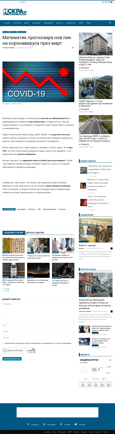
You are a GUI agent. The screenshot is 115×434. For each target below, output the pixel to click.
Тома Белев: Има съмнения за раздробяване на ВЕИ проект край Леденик (100, 169)
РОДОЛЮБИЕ (48, 23)
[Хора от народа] (96, 230)
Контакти (98, 432)
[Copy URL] (66, 56)
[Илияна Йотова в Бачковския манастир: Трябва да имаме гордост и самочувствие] (84, 329)
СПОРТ (81, 23)
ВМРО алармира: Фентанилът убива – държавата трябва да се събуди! (13, 282)
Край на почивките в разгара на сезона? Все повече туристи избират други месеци (13, 257)
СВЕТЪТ (26, 23)
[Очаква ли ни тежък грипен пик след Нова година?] (38, 246)
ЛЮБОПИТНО (71, 23)
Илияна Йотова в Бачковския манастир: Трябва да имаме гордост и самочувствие (101, 328)
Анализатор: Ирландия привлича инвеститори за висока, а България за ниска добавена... (95, 304)
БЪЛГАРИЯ (17, 23)
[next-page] (7, 289)
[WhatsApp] (43, 56)
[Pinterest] (60, 56)
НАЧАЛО (7, 23)
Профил (22, 2)
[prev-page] (3, 289)
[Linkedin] (26, 56)
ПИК (39, 209)
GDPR (70, 432)
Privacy (106, 432)
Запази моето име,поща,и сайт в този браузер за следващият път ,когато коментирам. (38, 343)
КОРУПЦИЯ (36, 23)
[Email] (38, 56)
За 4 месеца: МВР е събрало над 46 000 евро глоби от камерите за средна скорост (94, 138)
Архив (91, 432)
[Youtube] (111, 1)
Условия (76, 432)
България (5, 32)
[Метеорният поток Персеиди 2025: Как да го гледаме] (38, 270)
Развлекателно (84, 241)
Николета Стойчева (8, 47)
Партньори (62, 432)
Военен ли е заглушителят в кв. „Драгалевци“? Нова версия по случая (101, 341)
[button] (110, 23)
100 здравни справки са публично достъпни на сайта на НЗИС (62, 257)
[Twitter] (108, 1)
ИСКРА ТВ (59, 23)
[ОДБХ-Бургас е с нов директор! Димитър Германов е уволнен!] (96, 87)
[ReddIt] (32, 56)
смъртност (62, 209)
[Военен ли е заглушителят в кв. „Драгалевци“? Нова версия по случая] (84, 342)
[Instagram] (105, 1)
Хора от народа (87, 245)
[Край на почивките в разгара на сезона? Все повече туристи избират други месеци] (13, 245)
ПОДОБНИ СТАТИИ (13, 232)
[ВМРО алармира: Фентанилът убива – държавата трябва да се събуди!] (13, 270)
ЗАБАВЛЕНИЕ (87, 215)
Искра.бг (81, 248)
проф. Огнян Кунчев (49, 209)
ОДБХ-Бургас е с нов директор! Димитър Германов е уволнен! (95, 103)
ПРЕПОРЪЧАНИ (88, 269)
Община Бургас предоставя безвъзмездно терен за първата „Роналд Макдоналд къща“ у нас (95, 61)
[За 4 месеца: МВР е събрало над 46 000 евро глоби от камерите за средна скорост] (96, 125)
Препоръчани (22, 32)
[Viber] (49, 56)
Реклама (84, 432)
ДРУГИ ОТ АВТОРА (35, 232)
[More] (72, 56)
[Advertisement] (38, 111)
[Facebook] (103, 1)
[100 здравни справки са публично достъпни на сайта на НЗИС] (63, 245)
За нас (54, 432)
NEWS (89, 23)
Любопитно (83, 296)
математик (31, 209)
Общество (13, 32)
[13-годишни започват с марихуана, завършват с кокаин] (63, 271)
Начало (47, 432)
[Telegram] (55, 56)
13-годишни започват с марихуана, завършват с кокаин (61, 283)
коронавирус (21, 209)
